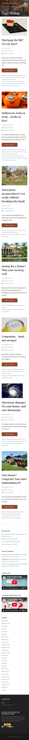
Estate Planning (9, 514)
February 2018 (5, 671)
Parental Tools (9, 154)
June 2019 (4, 631)
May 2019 (4, 634)
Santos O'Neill (5, 311)
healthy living (5, 377)
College (10, 156)
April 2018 (4, 666)
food (18, 375)
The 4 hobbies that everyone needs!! (11, 541)
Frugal (19, 77)
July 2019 (4, 629)
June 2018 (4, 661)
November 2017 (6, 679)
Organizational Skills (7, 232)
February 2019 (5, 639)
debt (9, 81)
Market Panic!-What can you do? (10, 539)
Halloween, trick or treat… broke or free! (13, 116)
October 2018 (5, 650)
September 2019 (6, 623)
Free (9, 234)
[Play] (3, 588)
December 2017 (6, 677)
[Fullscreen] (25, 588)
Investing (4, 79)
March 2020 (5, 621)
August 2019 (5, 626)
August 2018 (5, 655)
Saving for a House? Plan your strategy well (14, 270)
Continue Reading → (9, 70)
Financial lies (14, 77)
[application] (14, 582)
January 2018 (5, 674)
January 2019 (5, 642)
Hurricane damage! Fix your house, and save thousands (14, 406)
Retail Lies (19, 158)
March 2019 (5, 637)
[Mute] (23, 588)
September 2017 (6, 684)
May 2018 (4, 663)
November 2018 (6, 647)
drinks (9, 375)
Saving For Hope (8, 51)
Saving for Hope (9, 3)
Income (11, 83)
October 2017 (5, 682)
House (23, 77)
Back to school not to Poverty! (9, 544)
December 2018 (6, 645)
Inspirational (17, 83)
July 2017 (4, 690)
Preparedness (5, 236)
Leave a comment (9, 53)
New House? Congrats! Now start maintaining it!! (14, 478)
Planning (9, 79)
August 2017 (5, 687)
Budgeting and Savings (19, 75)
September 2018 (6, 653)
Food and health (17, 230)
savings (25, 158)
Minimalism (18, 518)
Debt (3, 77)
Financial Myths (21, 81)
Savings (14, 79)
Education (7, 77)
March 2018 (5, 669)
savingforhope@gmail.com (8, 704)
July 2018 (4, 658)
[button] (25, 4)
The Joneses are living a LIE (14, 85)
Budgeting (9, 75)
